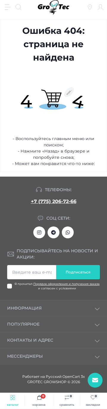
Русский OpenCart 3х (65, 376)
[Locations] (90, 7)
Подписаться (78, 272)
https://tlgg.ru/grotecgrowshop (53, 232)
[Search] (18, 7)
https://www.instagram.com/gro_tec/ (39, 232)
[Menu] (8, 7)
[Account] (100, 7)
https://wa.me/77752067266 (68, 232)
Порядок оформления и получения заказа (66, 284)
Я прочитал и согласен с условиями (57, 286)
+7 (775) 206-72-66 (53, 201)
